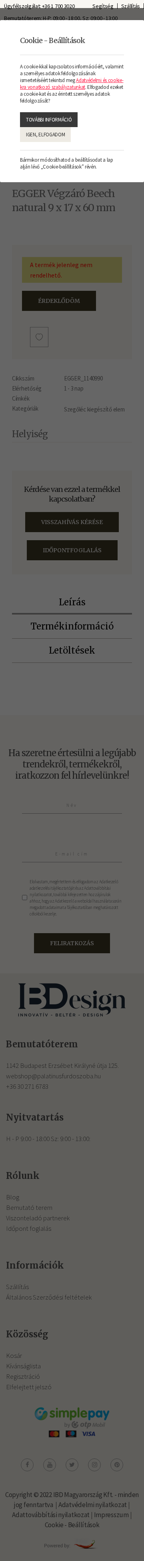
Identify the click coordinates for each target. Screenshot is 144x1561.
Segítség (103, 6)
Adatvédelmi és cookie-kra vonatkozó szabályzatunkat (71, 83)
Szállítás (130, 6)
